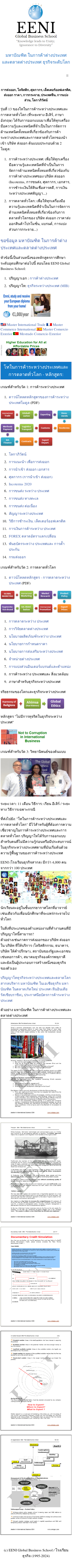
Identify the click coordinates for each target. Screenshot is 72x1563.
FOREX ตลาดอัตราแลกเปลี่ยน (32, 536)
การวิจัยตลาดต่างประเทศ (28, 628)
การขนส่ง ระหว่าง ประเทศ (29, 490)
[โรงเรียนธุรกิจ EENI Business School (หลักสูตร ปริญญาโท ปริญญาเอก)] (36, 47)
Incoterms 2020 (20, 484)
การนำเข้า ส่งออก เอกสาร (29, 469)
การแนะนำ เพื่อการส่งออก (29, 461)
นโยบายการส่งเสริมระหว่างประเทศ (36, 651)
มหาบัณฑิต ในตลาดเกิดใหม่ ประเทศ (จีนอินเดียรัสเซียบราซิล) (34, 989)
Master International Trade (26, 324)
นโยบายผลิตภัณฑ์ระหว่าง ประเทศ (35, 636)
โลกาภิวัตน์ (17, 454)
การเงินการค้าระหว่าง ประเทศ (32, 528)
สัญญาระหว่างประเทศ (26, 513)
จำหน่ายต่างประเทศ (24, 659)
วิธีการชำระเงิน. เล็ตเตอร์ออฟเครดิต (37, 521)
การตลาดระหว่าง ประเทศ (29, 621)
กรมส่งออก (17, 557)
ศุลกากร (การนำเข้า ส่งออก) (30, 476)
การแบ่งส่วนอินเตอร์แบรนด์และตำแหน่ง (40, 666)
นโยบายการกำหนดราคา (28, 643)
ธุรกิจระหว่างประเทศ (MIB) (48, 285)
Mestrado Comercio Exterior (40, 333)
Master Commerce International (32, 326)
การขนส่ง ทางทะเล (23, 498)
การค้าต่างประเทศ (44, 278)
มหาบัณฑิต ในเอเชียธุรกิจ (40, 983)
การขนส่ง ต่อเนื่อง (23, 506)
